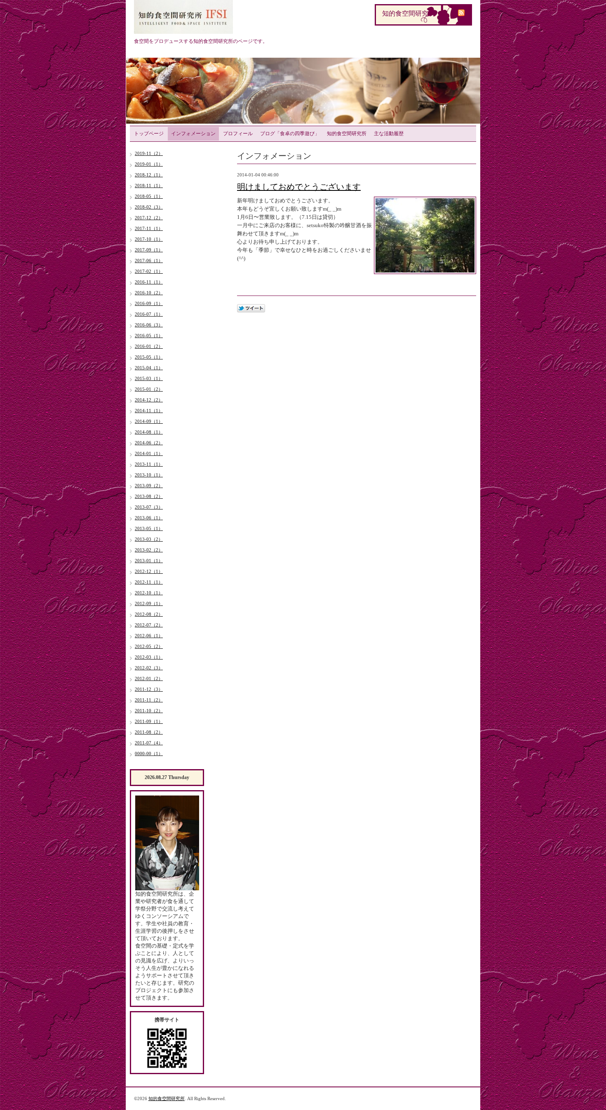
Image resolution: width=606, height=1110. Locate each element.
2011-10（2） (149, 710)
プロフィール (238, 133)
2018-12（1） (149, 174)
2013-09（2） (149, 485)
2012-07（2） (149, 624)
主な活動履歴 (389, 133)
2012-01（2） (149, 678)
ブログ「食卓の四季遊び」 (289, 133)
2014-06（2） (149, 442)
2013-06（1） (149, 517)
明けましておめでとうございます (299, 186)
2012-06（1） (149, 635)
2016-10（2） (149, 292)
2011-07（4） (149, 742)
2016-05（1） (149, 335)
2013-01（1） (149, 560)
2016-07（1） (149, 314)
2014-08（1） (149, 431)
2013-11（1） (149, 464)
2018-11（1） (149, 185)
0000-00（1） (149, 753)
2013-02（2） (149, 549)
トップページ (149, 133)
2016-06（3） (149, 324)
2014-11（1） (149, 410)
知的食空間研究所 (346, 133)
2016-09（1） (149, 303)
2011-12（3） (149, 689)
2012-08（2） (149, 614)
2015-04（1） (149, 367)
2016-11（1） (149, 281)
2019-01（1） (149, 164)
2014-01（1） (149, 453)
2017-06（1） (149, 260)
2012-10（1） (149, 592)
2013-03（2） (149, 539)
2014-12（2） (149, 399)
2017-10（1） (149, 239)
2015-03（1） (149, 378)
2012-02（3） (149, 667)
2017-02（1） (149, 271)
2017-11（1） (149, 228)
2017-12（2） (149, 217)
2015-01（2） (149, 389)
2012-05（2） (149, 646)
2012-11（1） (149, 582)
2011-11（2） (149, 699)
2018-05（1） (149, 196)
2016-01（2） (149, 346)
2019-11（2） (149, 153)
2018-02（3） (149, 206)
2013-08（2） (149, 496)
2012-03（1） (149, 657)
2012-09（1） (149, 603)
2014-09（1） (149, 421)
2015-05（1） (149, 356)
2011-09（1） (149, 721)
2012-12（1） (149, 571)
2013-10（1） (149, 474)
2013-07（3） (149, 507)
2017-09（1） (149, 249)
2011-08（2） (149, 732)
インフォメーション (193, 133)
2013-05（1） (149, 528)
